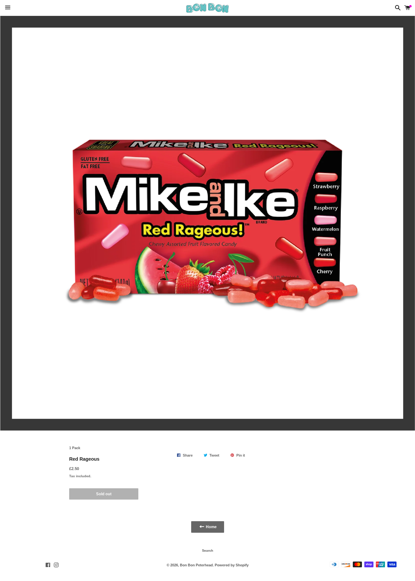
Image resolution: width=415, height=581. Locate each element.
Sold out (103, 494)
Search (207, 550)
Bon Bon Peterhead (196, 565)
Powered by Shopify (232, 565)
